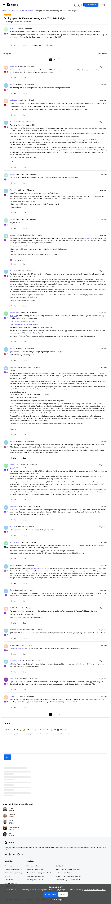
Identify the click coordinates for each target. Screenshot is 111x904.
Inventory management (34, 880)
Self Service (60, 866)
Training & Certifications (13, 869)
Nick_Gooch (14, 678)
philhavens (13, 67)
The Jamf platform (33, 866)
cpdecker (13, 367)
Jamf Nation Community (13, 873)
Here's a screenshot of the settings (22, 321)
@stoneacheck (15, 352)
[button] (4, 5)
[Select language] (81, 5)
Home (4, 11)
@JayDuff (90, 238)
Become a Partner (11, 883)
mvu (10, 833)
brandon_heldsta (16, 235)
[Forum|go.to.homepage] (12, 4)
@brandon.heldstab (17, 648)
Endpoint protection (63, 873)
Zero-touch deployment (34, 869)
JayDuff (13, 84)
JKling (12, 28)
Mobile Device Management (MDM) (38, 873)
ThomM (11, 821)
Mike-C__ (13, 696)
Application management (35, 876)
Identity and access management (68, 869)
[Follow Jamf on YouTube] (14, 854)
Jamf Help (8, 866)
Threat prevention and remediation (68, 876)
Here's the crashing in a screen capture (24, 324)
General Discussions (26, 11)
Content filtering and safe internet (68, 880)
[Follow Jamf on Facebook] (23, 854)
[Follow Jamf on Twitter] (6, 854)
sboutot (12, 174)
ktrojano (12, 814)
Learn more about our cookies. (95, 890)
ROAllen (12, 608)
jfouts (12, 590)
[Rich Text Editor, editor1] (55, 742)
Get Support (12, 11)
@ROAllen (13, 664)
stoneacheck (14, 312)
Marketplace (9, 880)
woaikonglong (14, 827)
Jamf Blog (8, 876)
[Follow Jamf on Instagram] (18, 854)
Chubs (11, 808)
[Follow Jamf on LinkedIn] (10, 854)
